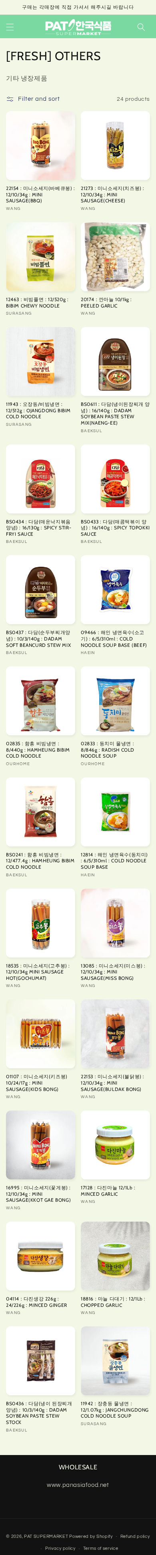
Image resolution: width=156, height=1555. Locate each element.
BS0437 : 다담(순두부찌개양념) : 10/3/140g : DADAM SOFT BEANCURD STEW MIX (38, 638)
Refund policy (135, 1536)
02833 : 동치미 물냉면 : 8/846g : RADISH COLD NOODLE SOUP (107, 749)
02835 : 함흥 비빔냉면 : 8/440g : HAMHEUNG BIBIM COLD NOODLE (38, 749)
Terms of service (100, 1548)
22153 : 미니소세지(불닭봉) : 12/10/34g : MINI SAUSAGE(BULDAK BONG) (112, 1082)
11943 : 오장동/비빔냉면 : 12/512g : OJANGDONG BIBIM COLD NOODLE (38, 410)
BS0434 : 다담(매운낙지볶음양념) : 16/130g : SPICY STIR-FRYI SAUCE (38, 528)
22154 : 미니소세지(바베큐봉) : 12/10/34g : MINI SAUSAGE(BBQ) (40, 194)
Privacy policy (60, 1548)
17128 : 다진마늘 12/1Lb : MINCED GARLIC (108, 1191)
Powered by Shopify (91, 1536)
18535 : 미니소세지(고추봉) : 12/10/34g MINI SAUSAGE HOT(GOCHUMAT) (38, 972)
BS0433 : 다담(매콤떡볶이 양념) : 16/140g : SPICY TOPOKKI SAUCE (115, 528)
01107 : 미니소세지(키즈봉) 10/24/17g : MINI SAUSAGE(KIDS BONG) (37, 1082)
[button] (10, 27)
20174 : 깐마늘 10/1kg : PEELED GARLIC (106, 302)
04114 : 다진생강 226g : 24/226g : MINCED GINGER (36, 1302)
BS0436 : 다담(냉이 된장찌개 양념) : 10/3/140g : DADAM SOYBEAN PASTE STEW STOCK (39, 1412)
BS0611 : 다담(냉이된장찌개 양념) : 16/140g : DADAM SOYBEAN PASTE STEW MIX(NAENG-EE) (115, 413)
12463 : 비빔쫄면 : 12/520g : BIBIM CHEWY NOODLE (37, 302)
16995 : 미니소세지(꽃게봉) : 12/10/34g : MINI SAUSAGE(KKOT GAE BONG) (38, 1194)
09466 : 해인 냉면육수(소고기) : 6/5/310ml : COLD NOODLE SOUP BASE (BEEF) (114, 638)
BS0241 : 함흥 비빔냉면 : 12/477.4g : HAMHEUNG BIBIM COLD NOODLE (40, 861)
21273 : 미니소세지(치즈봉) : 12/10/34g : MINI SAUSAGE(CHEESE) (112, 194)
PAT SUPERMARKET (46, 1536)
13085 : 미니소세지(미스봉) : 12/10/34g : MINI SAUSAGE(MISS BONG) (113, 972)
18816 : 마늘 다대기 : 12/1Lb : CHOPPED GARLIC (113, 1302)
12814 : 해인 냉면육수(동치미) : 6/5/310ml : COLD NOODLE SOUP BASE (114, 861)
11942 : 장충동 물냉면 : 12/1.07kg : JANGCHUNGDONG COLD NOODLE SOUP (115, 1409)
